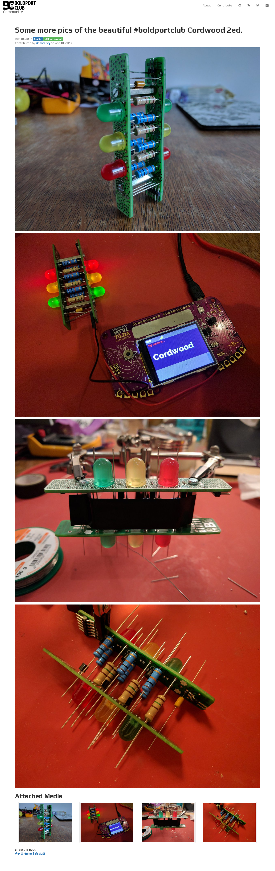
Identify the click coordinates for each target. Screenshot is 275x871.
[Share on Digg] (30, 853)
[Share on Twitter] (18, 853)
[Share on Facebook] (16, 853)
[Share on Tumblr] (33, 853)
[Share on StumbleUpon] (40, 853)
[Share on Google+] (23, 853)
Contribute (224, 5)
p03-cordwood (53, 39)
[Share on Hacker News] (44, 853)
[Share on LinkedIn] (26, 853)
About (207, 5)
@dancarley (43, 43)
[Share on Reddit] (36, 853)
